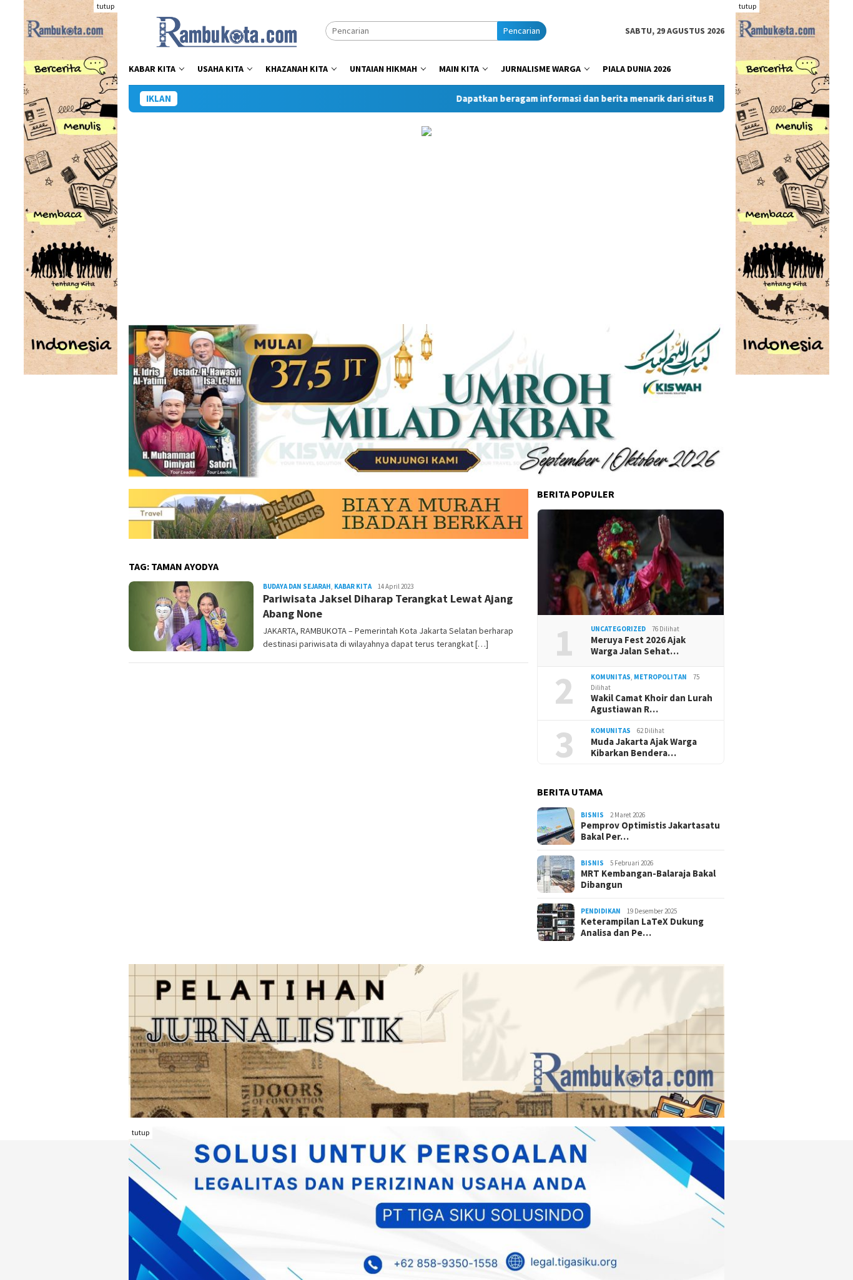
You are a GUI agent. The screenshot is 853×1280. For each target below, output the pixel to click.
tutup (105, 6)
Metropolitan (660, 676)
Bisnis (592, 814)
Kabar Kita (353, 586)
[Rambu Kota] (227, 30)
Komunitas (611, 676)
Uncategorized (618, 628)
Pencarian (521, 30)
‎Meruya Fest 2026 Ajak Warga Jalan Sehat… (638, 645)
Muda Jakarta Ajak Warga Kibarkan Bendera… (644, 747)
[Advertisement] (426, 230)
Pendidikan (601, 911)
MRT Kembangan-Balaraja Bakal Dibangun (648, 879)
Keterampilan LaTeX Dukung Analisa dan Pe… (642, 927)
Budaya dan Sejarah (297, 586)
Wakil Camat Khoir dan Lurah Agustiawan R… (651, 703)
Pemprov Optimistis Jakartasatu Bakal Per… (650, 831)
